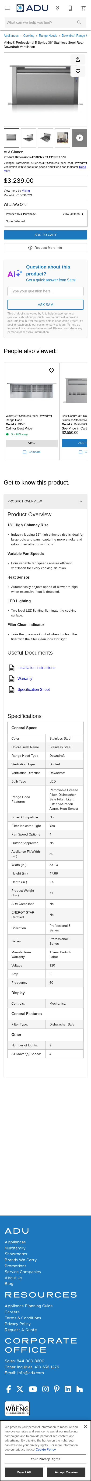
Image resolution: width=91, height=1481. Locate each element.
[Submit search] (79, 22)
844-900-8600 (30, 1361)
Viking (26, 190)
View (31, 443)
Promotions (15, 1266)
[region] (45, 1450)
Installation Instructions (36, 668)
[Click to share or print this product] (77, 59)
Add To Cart (46, 235)
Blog (9, 1283)
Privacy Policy (18, 1324)
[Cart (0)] (83, 8)
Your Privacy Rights (45, 1459)
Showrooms (16, 1254)
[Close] (85, 1427)
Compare (35, 452)
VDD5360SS (24, 195)
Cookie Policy (46, 1449)
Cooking (28, 35)
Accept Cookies (66, 1472)
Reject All (24, 1472)
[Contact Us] (70, 8)
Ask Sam (45, 305)
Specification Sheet (34, 689)
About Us (13, 1278)
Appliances (11, 35)
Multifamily (15, 1248)
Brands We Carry (21, 1260)
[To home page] (32, 8)
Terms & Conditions (23, 1318)
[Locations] (57, 8)
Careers (12, 1312)
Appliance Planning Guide (29, 1306)
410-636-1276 (47, 1367)
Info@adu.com (30, 1373)
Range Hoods (48, 35)
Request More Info (48, 247)
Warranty (25, 679)
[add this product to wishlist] (77, 71)
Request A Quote (21, 1330)
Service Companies (23, 1272)
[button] (7, 8)
